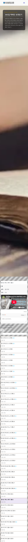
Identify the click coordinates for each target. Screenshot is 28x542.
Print (25, 311)
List (2, 330)
